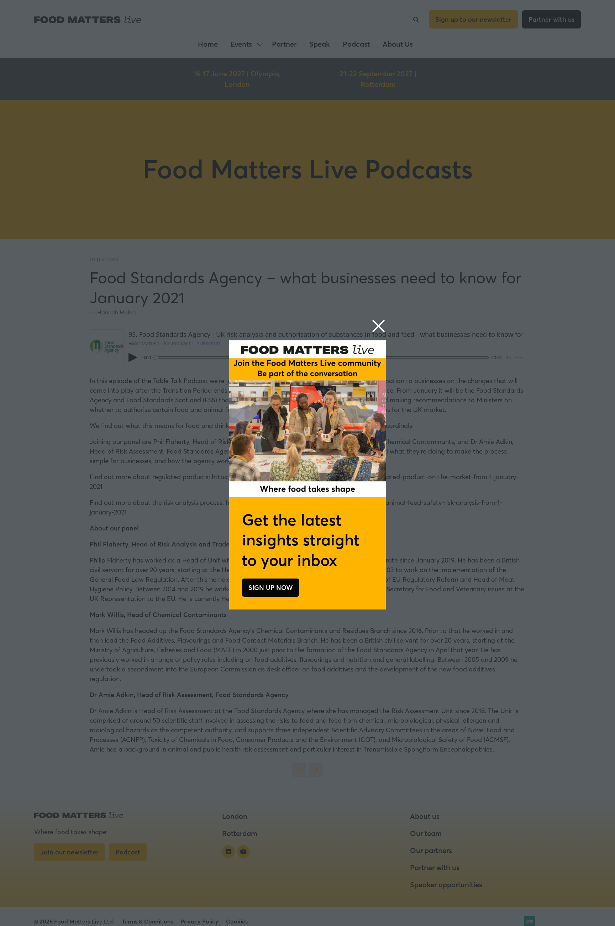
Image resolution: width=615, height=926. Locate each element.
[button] (378, 326)
